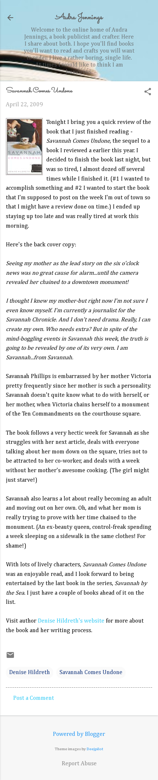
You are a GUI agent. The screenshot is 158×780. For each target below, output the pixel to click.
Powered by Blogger (79, 734)
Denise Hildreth (29, 673)
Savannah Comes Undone (91, 673)
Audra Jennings (79, 17)
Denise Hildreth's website (71, 621)
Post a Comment (33, 698)
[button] (147, 92)
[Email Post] (10, 658)
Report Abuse (79, 764)
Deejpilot (95, 749)
